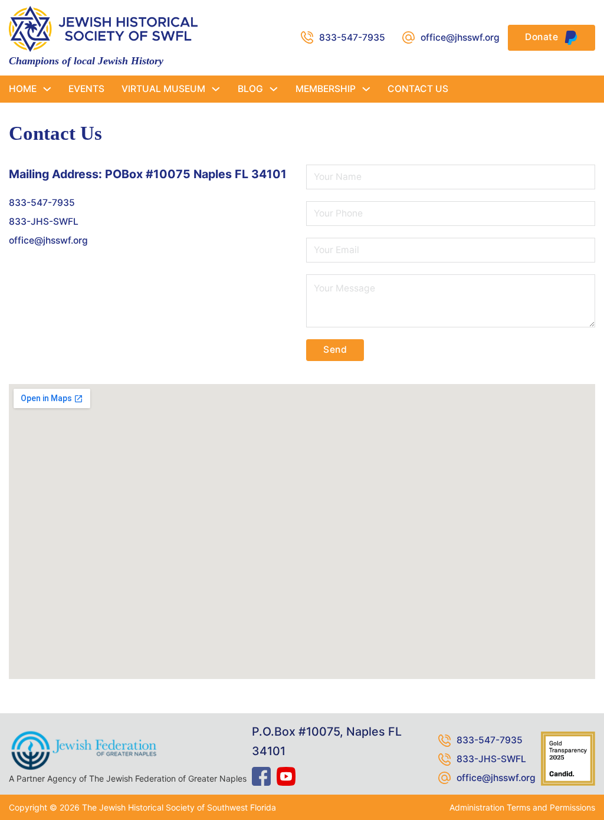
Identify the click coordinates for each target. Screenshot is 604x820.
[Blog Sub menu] (273, 89)
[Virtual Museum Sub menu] (216, 89)
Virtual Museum (163, 88)
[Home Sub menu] (47, 89)
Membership (326, 88)
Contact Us (418, 88)
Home (23, 88)
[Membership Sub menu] (366, 89)
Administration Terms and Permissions (522, 807)
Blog (250, 88)
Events (86, 88)
